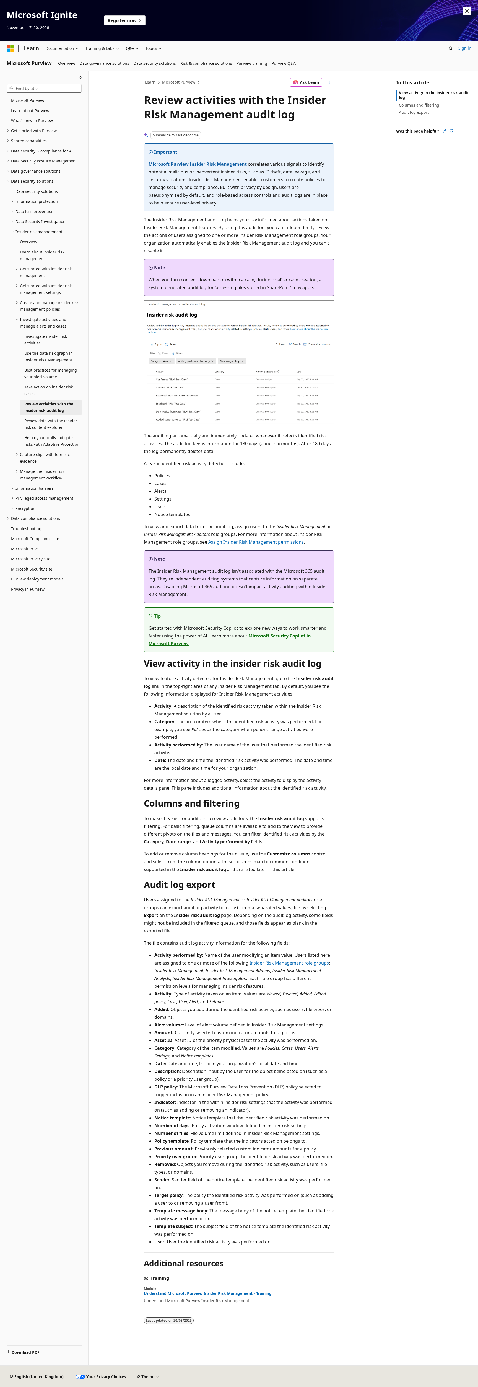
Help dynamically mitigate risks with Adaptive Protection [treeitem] (51, 441)
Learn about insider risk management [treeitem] (42, 255)
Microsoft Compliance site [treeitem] (35, 538)
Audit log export (414, 112)
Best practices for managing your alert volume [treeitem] (50, 373)
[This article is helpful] (444, 131)
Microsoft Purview (178, 82)
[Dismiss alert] (467, 11)
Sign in (464, 48)
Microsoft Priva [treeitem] (25, 548)
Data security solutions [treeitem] (36, 191)
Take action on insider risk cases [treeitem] (48, 390)
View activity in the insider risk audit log (434, 95)
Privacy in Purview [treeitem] (28, 589)
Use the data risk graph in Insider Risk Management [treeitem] (48, 357)
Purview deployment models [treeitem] (37, 579)
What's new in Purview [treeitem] (32, 120)
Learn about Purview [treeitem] (30, 110)
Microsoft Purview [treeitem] (27, 100)
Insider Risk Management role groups (289, 963)
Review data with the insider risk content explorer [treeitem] (50, 424)
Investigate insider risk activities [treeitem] (45, 340)
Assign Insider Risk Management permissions (256, 542)
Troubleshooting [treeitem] (26, 528)
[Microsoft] (10, 48)
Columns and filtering (419, 105)
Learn (150, 82)
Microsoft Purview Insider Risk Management (198, 164)
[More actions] (329, 82)
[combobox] (44, 88)
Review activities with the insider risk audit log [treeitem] (48, 407)
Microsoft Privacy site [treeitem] (30, 558)
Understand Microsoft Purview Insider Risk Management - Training (208, 1293)
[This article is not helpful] (451, 131)
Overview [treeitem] (28, 241)
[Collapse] (81, 77)
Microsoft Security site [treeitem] (31, 569)
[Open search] (450, 48)
